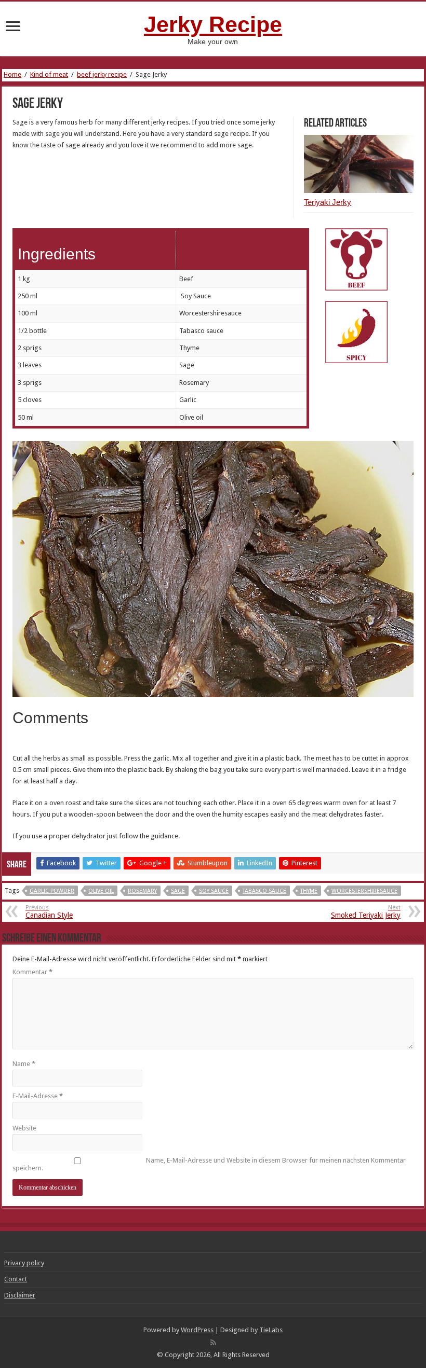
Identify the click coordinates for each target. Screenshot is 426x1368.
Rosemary (142, 891)
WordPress (197, 1330)
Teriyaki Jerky (327, 202)
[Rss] (213, 1342)
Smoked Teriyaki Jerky (366, 911)
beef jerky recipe (102, 74)
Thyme (308, 891)
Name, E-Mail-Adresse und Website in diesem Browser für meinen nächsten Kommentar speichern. (209, 1164)
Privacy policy (24, 1263)
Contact (15, 1279)
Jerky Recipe (213, 24)
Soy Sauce (214, 891)
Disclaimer (19, 1295)
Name (23, 1064)
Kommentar (32, 972)
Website (24, 1128)
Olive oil (101, 891)
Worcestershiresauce (364, 891)
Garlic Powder (52, 891)
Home (12, 74)
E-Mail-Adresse (37, 1096)
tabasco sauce (264, 891)
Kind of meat (49, 74)
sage (178, 891)
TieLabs (271, 1330)
